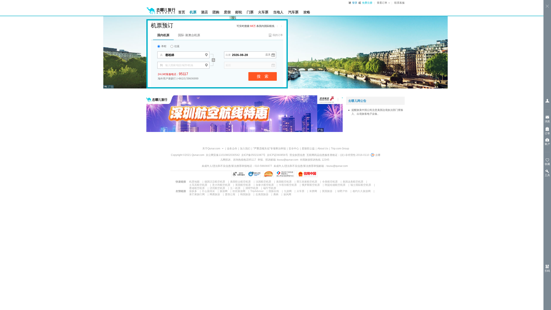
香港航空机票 (197, 188)
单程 (163, 46)
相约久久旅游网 (362, 191)
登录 (354, 2)
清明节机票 (251, 188)
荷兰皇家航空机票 (307, 181)
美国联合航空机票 (240, 181)
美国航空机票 (284, 181)
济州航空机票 (217, 188)
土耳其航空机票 (198, 184)
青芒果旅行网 (197, 194)
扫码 (547, 270)
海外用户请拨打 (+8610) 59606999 (178, 78)
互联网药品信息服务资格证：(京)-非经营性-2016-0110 (337, 155)
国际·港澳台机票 (189, 35)
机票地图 (194, 181)
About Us (322, 148)
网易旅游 (215, 194)
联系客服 (399, 2)
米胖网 (313, 191)
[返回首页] (161, 9)
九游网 (288, 191)
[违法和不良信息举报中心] (285, 174)
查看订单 (382, 2)
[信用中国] (307, 174)
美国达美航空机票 (353, 181)
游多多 (193, 191)
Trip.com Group (340, 148)
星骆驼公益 (308, 148)
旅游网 (224, 191)
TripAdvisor (257, 191)
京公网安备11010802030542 (223, 155)
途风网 (287, 194)
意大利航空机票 (221, 184)
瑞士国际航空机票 (360, 184)
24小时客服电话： (173, 74)
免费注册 (367, 2)
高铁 (276, 194)
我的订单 (277, 35)
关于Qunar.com (211, 148)
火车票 (300, 191)
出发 (228, 54)
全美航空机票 (330, 181)
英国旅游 (327, 191)
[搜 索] (217, 52)
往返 (177, 46)
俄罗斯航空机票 (311, 184)
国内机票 (163, 35)
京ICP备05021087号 (253, 155)
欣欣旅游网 (238, 191)
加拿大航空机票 (265, 184)
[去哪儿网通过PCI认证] (268, 174)
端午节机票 (269, 188)
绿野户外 (342, 191)
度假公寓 (230, 194)
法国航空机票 (263, 181)
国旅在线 (274, 191)
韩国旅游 (245, 194)
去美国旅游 (261, 194)
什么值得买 (208, 191)
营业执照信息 (297, 155)
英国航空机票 (243, 184)
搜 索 (262, 76)
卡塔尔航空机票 (288, 184)
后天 (268, 54)
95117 (183, 74)
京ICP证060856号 (277, 155)
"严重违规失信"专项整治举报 (269, 148)
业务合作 (232, 148)
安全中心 (294, 148)
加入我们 (245, 148)
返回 (228, 65)
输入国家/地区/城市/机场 (179, 65)
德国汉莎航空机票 (214, 181)
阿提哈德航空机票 (335, 184)
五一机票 (235, 188)
